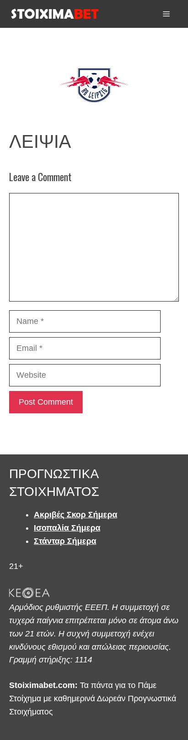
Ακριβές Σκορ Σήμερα (75, 514)
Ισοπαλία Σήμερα (67, 527)
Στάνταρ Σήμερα (65, 541)
